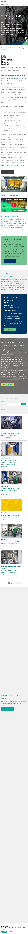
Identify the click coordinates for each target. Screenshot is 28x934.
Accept (4, 931)
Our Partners (9, 48)
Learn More (9, 261)
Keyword (3, 401)
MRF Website (7, 172)
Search (24, 404)
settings (16, 929)
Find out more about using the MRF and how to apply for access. (13, 165)
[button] (13, 392)
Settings (10, 931)
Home (3, 48)
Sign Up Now (7, 709)
